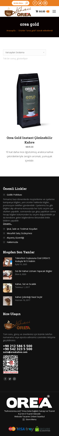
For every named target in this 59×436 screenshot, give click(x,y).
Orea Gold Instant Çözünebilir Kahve (29, 140)
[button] (52, 128)
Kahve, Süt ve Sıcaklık (25, 284)
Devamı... (7, 223)
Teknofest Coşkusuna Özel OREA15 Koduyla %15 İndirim (32, 260)
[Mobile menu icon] (54, 11)
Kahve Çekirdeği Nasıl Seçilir (28, 297)
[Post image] (7, 262)
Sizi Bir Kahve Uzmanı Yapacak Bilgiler (33, 271)
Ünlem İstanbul (38, 416)
